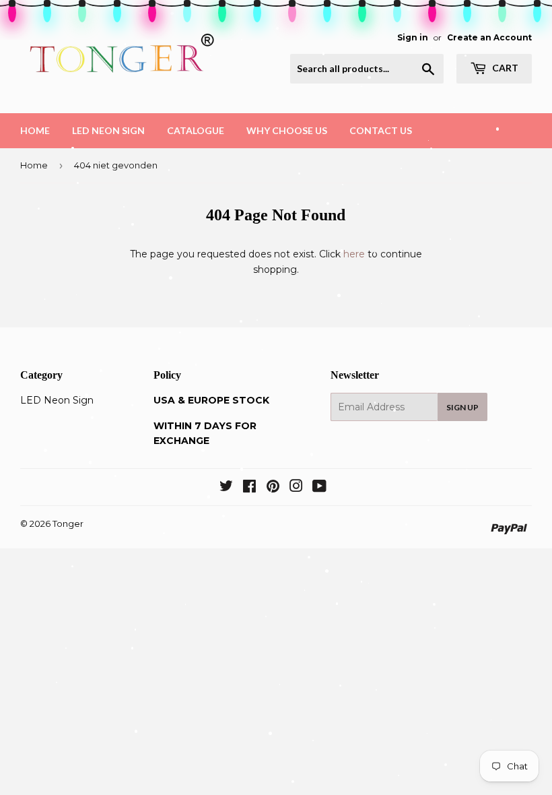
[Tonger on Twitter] (226, 488)
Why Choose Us (286, 130)
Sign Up (462, 407)
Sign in (412, 37)
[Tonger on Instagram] (296, 488)
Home (35, 130)
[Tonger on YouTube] (319, 488)
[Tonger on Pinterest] (273, 488)
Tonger (68, 523)
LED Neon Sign (108, 130)
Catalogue (195, 130)
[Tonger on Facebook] (249, 488)
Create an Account (489, 37)
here (354, 254)
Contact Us (380, 130)
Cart (504, 67)
